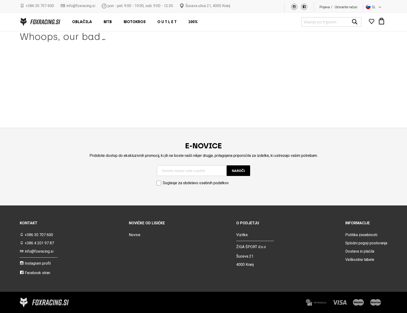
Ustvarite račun (346, 7)
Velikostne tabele (359, 259)
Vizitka (242, 235)
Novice (134, 235)
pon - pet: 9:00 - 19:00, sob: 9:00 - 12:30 (140, 6)
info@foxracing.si (80, 6)
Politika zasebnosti (361, 235)
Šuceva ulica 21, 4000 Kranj (207, 6)
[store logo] (40, 22)
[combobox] (331, 22)
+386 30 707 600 (40, 6)
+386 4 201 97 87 (39, 243)
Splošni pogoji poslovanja (366, 243)
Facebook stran (37, 273)
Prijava (325, 7)
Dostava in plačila (359, 251)
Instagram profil (38, 263)
